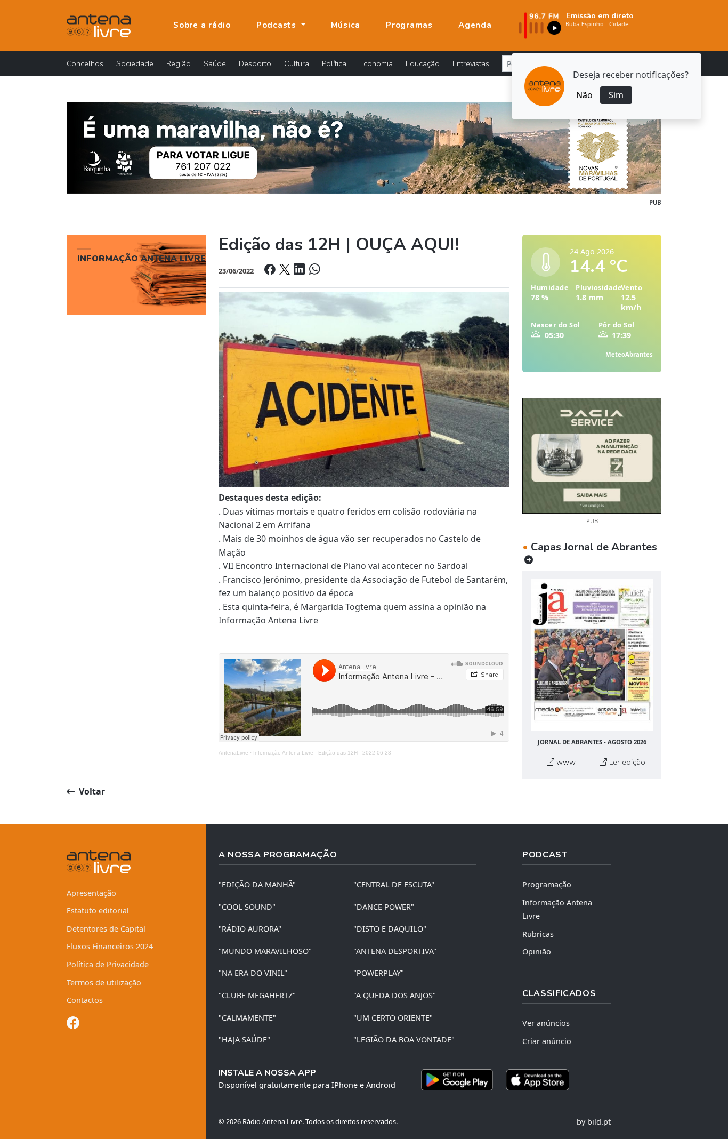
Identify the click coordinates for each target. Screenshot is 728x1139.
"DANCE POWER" (383, 907)
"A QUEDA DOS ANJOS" (394, 995)
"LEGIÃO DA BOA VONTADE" (404, 1039)
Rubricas (538, 934)
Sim (616, 95)
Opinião (536, 952)
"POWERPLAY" (378, 973)
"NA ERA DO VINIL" (253, 973)
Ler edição (626, 762)
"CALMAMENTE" (247, 1018)
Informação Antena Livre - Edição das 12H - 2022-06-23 (322, 753)
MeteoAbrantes (629, 354)
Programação (546, 884)
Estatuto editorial (98, 910)
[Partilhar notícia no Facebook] (270, 271)
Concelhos (85, 63)
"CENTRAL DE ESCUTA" (393, 884)
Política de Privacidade (108, 964)
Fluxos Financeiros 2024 (110, 946)
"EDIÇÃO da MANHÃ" (257, 884)
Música (346, 25)
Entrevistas (470, 63)
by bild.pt (594, 1122)
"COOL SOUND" (247, 907)
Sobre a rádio (202, 25)
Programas (409, 25)
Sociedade (134, 63)
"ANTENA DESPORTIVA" (394, 951)
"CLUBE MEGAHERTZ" (257, 995)
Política (334, 63)
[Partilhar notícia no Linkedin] (300, 271)
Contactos (85, 1000)
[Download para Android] (457, 1079)
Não (584, 95)
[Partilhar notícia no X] (285, 271)
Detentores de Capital (106, 929)
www (565, 762)
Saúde (215, 63)
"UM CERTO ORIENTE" (393, 1018)
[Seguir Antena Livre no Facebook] (73, 1025)
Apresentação (91, 893)
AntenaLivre (233, 753)
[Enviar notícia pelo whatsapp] (313, 271)
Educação (423, 63)
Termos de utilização (104, 982)
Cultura (296, 63)
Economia (376, 63)
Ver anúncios (546, 1023)
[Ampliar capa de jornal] (592, 655)
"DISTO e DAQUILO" (389, 929)
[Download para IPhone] (537, 1079)
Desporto (255, 63)
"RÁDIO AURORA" (250, 929)
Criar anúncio (546, 1041)
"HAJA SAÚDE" (244, 1039)
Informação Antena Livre (557, 909)
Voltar (91, 791)
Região (178, 63)
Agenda (475, 25)
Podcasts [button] (277, 25)
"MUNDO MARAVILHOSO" (265, 951)
